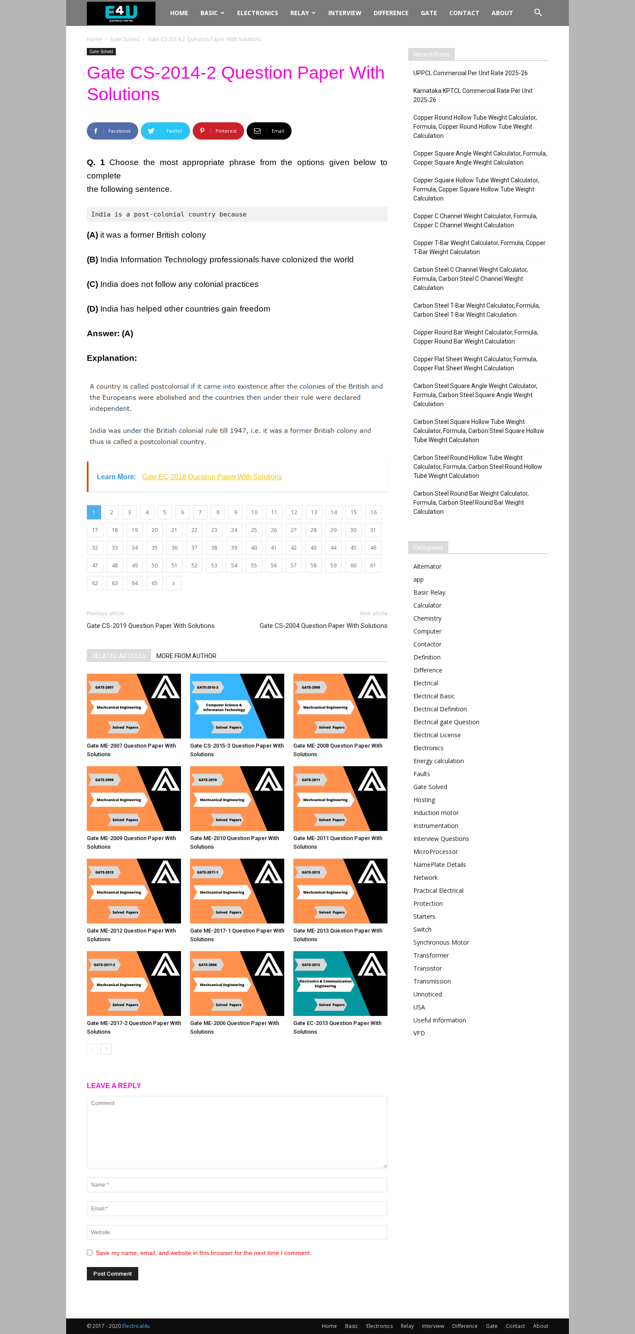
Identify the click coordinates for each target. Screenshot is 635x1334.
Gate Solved (125, 39)
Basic (209, 13)
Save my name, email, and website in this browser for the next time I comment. (203, 1252)
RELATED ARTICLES (119, 656)
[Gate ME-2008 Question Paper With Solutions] (340, 706)
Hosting (424, 800)
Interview (345, 13)
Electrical (425, 683)
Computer (427, 631)
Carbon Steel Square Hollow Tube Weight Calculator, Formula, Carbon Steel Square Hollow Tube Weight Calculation (478, 430)
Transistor (427, 968)
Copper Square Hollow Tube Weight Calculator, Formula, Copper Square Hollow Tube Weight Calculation (476, 189)
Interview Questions (441, 838)
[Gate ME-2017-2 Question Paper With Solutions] (134, 983)
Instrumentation (435, 825)
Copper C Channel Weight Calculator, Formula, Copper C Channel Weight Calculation (475, 221)
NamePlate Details (439, 864)
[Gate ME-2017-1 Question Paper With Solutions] (237, 891)
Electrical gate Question (446, 722)
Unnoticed (427, 994)
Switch (422, 929)
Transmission (432, 981)
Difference (391, 13)
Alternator (427, 566)
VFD (419, 1033)
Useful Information (439, 1020)
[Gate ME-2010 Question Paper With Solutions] (237, 798)
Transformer (431, 955)
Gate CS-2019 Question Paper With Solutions (151, 626)
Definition (427, 657)
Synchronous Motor (441, 942)
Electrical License (437, 735)
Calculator (427, 605)
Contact (464, 13)
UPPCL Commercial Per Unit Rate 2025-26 (470, 73)
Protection (428, 903)
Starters (424, 916)
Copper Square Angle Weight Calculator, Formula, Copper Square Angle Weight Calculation (480, 158)
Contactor (427, 644)
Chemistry (427, 618)
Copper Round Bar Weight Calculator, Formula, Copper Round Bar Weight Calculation (475, 337)
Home (179, 13)
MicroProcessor (435, 851)
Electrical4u (136, 1326)
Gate (429, 13)
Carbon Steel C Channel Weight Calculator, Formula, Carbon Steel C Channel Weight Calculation (470, 278)
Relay (299, 13)
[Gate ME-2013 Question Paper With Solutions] (340, 891)
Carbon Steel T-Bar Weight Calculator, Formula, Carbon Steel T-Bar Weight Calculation (476, 310)
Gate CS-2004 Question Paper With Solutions (323, 626)
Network (425, 877)
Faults (421, 774)
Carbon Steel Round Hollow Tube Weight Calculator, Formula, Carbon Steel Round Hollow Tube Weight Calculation (477, 466)
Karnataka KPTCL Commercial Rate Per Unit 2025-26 (473, 95)
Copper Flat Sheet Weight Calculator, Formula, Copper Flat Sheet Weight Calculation (475, 364)
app (418, 579)
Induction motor (436, 813)
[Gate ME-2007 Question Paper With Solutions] (134, 706)
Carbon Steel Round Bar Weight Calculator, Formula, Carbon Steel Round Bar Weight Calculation (471, 502)
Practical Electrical (438, 890)
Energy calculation (438, 761)
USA (419, 1007)
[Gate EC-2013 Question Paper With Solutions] (340, 983)
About (502, 13)
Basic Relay (429, 592)
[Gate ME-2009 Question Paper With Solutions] (134, 798)
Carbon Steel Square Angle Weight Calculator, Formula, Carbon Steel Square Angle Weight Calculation (475, 395)
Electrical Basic (434, 696)
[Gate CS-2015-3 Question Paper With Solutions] (237, 706)
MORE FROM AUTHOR (186, 656)
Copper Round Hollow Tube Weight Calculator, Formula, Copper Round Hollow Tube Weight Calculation (475, 126)
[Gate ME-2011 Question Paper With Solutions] (340, 798)
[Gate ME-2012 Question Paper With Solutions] (134, 891)
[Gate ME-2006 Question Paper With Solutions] (237, 983)
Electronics (257, 13)
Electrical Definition (440, 709)
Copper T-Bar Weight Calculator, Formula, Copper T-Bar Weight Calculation (479, 247)
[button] (537, 14)
